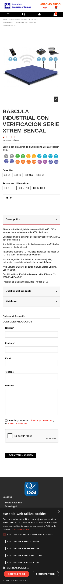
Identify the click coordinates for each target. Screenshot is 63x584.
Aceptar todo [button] (16, 574)
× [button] (59, 511)
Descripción (13, 219)
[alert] (31, 546)
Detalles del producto (18, 291)
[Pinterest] (11, 198)
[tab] (31, 220)
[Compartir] (4, 198)
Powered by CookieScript (16, 580)
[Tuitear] (7, 198)
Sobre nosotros (13, 502)
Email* (8, 358)
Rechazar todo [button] (45, 574)
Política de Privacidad (18, 423)
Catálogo (11, 301)
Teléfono (9, 372)
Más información (20, 529)
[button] (31, 567)
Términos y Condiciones (40, 420)
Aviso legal (11, 506)
